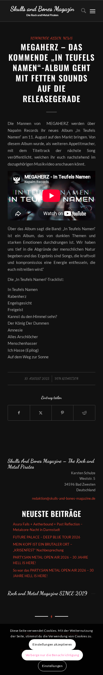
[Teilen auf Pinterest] (62, 412)
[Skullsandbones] (43, 10)
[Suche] (81, 10)
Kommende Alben (45, 38)
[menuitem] (81, 10)
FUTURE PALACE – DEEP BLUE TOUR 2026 (46, 537)
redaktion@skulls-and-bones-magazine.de (63, 498)
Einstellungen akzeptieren (52, 644)
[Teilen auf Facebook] (19, 412)
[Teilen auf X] (41, 412)
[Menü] (92, 11)
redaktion (70, 378)
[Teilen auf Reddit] (84, 412)
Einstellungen (52, 666)
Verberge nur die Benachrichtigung (52, 655)
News (68, 38)
